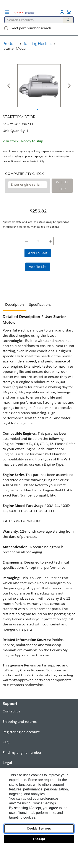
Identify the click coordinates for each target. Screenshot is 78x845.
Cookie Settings (39, 828)
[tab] (14, 305)
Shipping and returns (20, 721)
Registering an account (21, 732)
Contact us (11, 711)
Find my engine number (22, 752)
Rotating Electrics (37, 43)
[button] (62, 12)
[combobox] (32, 20)
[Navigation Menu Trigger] (7, 12)
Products (10, 43)
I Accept (39, 838)
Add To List (38, 266)
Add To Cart (37, 253)
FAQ (6, 742)
